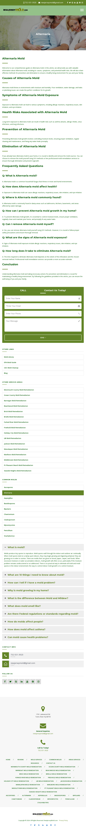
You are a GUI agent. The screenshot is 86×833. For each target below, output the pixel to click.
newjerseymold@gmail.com (52, 2)
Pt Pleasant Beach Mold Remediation (18, 465)
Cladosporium (9, 520)
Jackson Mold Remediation (14, 444)
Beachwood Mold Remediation (16, 406)
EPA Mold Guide (10, 362)
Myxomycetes (9, 525)
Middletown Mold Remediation (16, 460)
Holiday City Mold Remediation (16, 433)
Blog (6, 373)
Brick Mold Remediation (13, 411)
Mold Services (36, 760)
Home (37, 46)
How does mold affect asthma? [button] (26, 629)
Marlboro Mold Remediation (15, 454)
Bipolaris (7, 509)
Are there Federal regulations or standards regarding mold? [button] (43, 613)
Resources (35, 763)
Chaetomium (9, 514)
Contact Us (50, 763)
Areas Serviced (74, 760)
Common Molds (55, 760)
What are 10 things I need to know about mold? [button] (36, 574)
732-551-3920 (30, 2)
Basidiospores (9, 503)
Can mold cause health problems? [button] (28, 637)
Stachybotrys (9, 536)
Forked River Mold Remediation (16, 422)
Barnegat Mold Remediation (15, 401)
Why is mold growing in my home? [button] (28, 590)
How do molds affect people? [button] (25, 621)
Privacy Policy (63, 820)
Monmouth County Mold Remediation (19, 390)
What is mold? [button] (16, 547)
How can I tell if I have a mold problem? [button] (31, 582)
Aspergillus (8, 498)
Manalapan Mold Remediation (16, 449)
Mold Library (9, 357)
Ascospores (8, 487)
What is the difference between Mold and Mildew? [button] (38, 598)
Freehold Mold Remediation (15, 428)
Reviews (20, 760)
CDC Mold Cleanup (11, 368)
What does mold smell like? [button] (24, 606)
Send (42, 337)
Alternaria (8, 493)
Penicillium (8, 530)
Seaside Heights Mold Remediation (17, 471)
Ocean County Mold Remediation (17, 395)
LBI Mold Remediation (12, 438)
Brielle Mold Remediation (14, 417)
